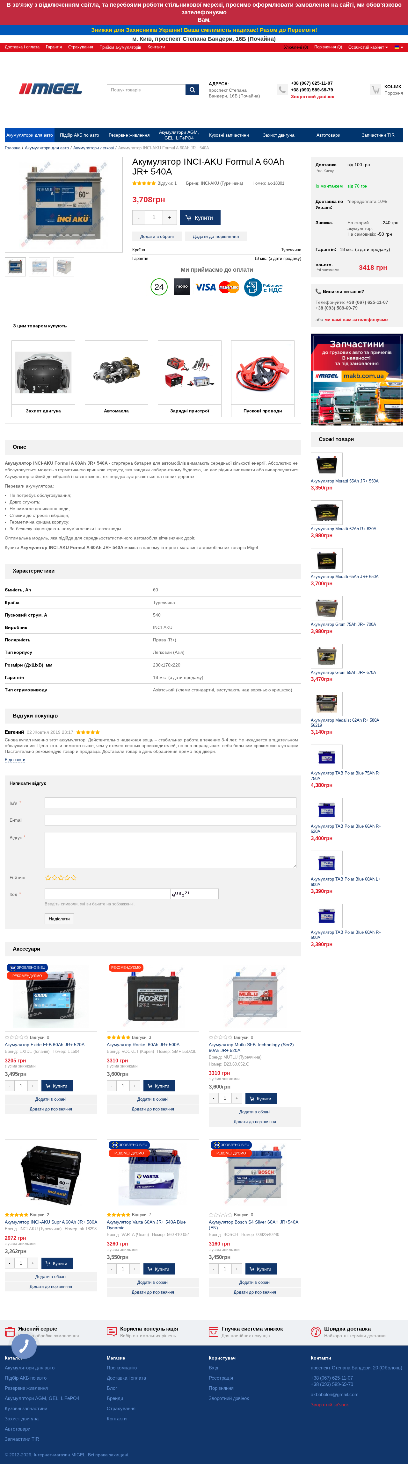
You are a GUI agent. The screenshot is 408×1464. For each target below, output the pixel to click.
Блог (112, 1388)
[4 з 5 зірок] (67, 878)
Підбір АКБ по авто (26, 1378)
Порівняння (221, 1388)
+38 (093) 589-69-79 (312, 89)
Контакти (156, 47)
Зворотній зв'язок (330, 1404)
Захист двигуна (22, 1418)
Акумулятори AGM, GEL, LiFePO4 (42, 1398)
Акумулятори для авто (47, 148)
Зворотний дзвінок (312, 96)
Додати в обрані (157, 236)
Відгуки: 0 (39, 1037)
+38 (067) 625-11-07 (312, 83)
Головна (12, 148)
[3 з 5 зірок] (60, 878)
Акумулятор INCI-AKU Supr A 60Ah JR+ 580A (51, 1222)
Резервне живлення (26, 1388)
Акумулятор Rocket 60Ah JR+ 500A (143, 1044)
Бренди (115, 1398)
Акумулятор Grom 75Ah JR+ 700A (343, 624)
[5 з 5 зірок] (73, 878)
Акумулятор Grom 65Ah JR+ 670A (343, 672)
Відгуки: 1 (167, 183)
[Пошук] (192, 89)
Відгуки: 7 (141, 1215)
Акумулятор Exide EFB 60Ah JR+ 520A (44, 1044)
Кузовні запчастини (26, 1408)
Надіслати (59, 918)
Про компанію (122, 1367)
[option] (357, 379)
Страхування (80, 47)
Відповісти (15, 760)
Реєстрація (221, 1378)
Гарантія (54, 47)
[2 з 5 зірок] (54, 878)
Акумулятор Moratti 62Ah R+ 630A (343, 529)
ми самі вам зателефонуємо (356, 319)
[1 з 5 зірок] (48, 878)
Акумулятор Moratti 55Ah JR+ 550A (345, 481)
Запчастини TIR (22, 1439)
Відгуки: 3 (141, 1037)
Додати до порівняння (216, 236)
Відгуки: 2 (39, 1215)
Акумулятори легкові (93, 148)
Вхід (213, 1367)
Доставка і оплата (22, 47)
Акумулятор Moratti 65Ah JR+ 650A (345, 577)
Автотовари (17, 1429)
